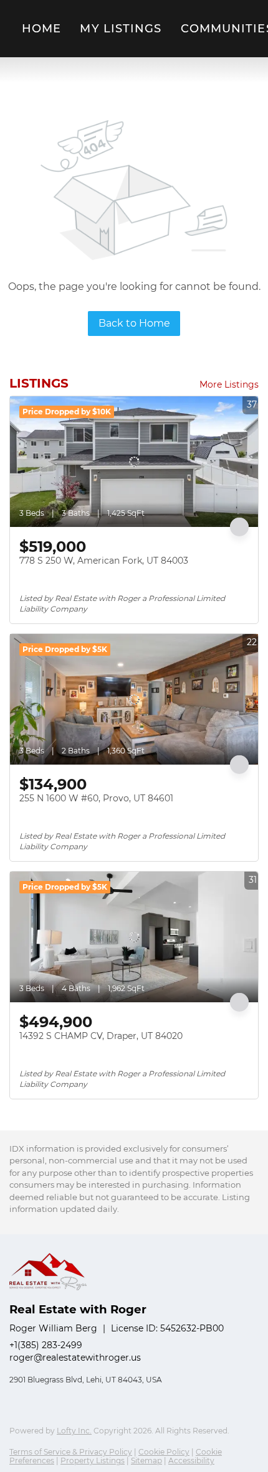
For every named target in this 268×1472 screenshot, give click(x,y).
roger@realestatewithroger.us (75, 1357)
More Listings (229, 384)
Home (41, 28)
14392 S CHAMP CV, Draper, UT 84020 (101, 1035)
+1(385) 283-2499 (45, 1345)
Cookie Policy (163, 1451)
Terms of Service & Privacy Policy (70, 1451)
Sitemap (146, 1460)
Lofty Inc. (74, 1430)
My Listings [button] (120, 28)
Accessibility (191, 1460)
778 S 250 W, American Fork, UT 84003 (103, 560)
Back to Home (134, 323)
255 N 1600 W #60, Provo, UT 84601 (96, 798)
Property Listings (92, 1460)
